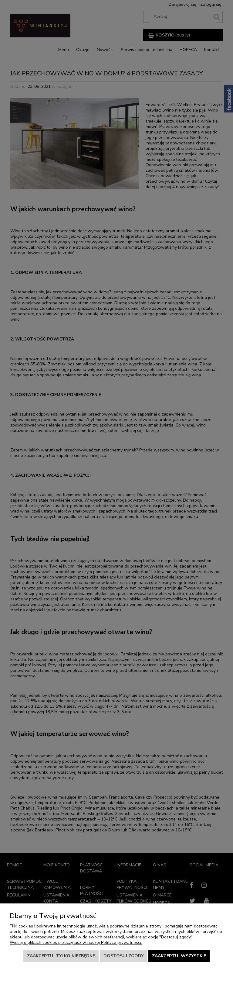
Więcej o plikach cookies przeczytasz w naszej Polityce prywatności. (76, 942)
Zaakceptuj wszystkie (179, 956)
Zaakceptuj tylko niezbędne (61, 956)
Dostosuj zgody (123, 956)
